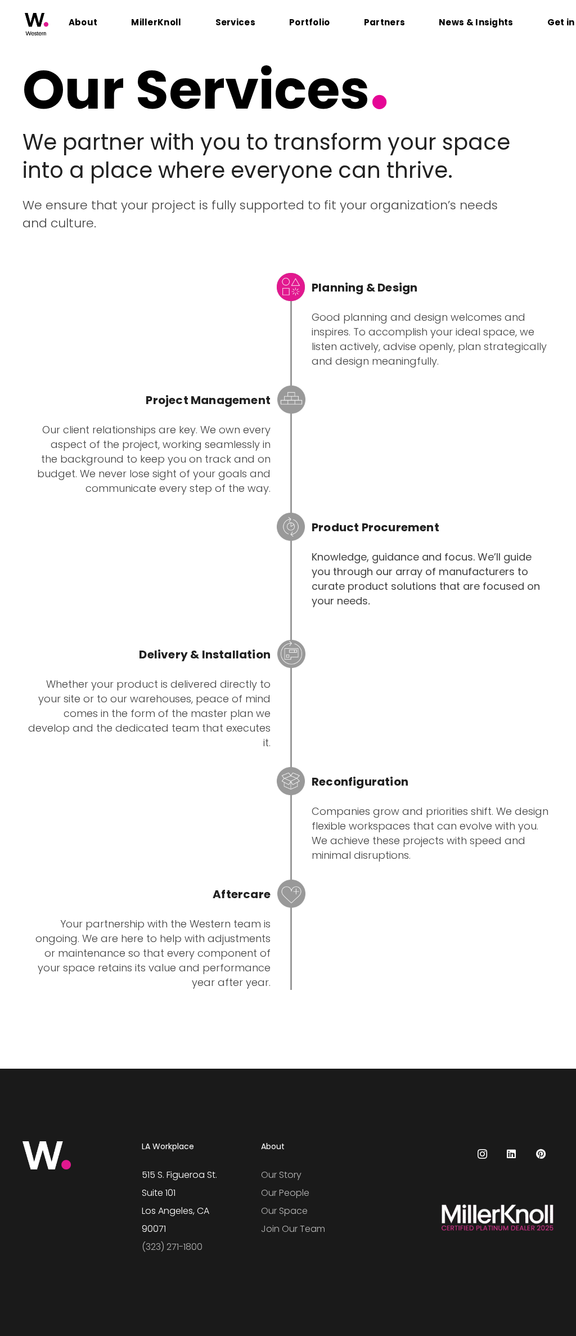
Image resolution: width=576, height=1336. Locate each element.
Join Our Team (293, 1228)
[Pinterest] (541, 1154)
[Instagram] (482, 1154)
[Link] (36, 24)
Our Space (284, 1210)
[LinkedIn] (511, 1154)
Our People (285, 1192)
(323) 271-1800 (172, 1246)
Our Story (281, 1174)
